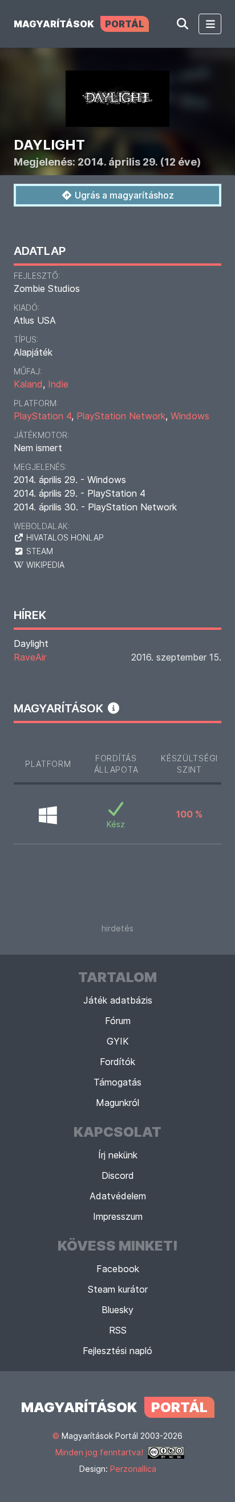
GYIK (118, 1041)
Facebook (117, 1268)
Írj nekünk (117, 1155)
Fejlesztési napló (117, 1350)
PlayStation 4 (42, 416)
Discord (118, 1175)
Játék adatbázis (117, 1000)
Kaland (28, 384)
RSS (118, 1330)
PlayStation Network (120, 416)
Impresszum (118, 1216)
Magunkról (117, 1102)
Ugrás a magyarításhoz (123, 195)
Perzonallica (133, 1469)
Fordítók (117, 1061)
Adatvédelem (118, 1196)
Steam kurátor (118, 1289)
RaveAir (30, 657)
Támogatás (117, 1082)
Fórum (118, 1020)
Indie (58, 384)
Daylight (31, 643)
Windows (190, 416)
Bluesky (117, 1309)
